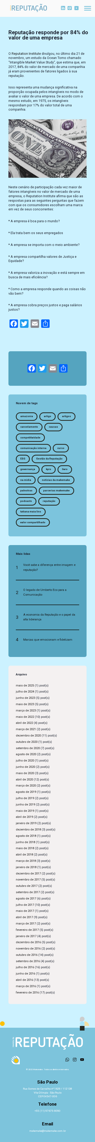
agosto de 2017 (26, 898)
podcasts (26, 501)
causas (53, 427)
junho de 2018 (25, 842)
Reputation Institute (26, 54)
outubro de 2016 (26, 955)
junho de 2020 (25, 767)
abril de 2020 (24, 779)
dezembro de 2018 (28, 829)
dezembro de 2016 (28, 942)
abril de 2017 (24, 917)
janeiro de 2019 (26, 823)
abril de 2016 (24, 980)
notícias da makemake (56, 480)
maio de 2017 (25, 911)
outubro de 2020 (26, 742)
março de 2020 (26, 785)
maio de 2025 (25, 685)
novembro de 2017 (28, 879)
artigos (66, 416)
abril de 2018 (24, 854)
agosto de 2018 (26, 836)
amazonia (26, 416)
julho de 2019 (25, 798)
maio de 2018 (25, 848)
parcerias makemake (56, 490)
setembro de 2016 (28, 961)
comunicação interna (33, 448)
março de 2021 (26, 729)
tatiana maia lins (30, 511)
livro (65, 469)
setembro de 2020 (28, 748)
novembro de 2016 (28, 948)
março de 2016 (26, 986)
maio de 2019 (25, 811)
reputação (49, 501)
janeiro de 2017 (26, 936)
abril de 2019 (24, 817)
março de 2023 (26, 710)
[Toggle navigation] (87, 8)
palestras (26, 490)
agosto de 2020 (26, 754)
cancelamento (29, 427)
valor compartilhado (32, 522)
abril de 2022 (24, 723)
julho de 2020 (25, 760)
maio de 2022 (25, 717)
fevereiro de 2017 (27, 930)
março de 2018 (26, 861)
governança (27, 469)
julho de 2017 (25, 905)
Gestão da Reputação (49, 458)
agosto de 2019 (26, 792)
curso (60, 448)
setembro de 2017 (28, 892)
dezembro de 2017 (28, 873)
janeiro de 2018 (26, 867)
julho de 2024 (25, 691)
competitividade (30, 437)
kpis (48, 469)
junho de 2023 (25, 698)
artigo (47, 416)
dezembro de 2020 (28, 735)
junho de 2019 (25, 804)
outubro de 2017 (26, 886)
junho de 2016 (25, 973)
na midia (25, 480)
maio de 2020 (25, 773)
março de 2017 (26, 923)
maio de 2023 (25, 704)
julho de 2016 (25, 967)
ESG (22, 458)
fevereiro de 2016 (27, 992)
